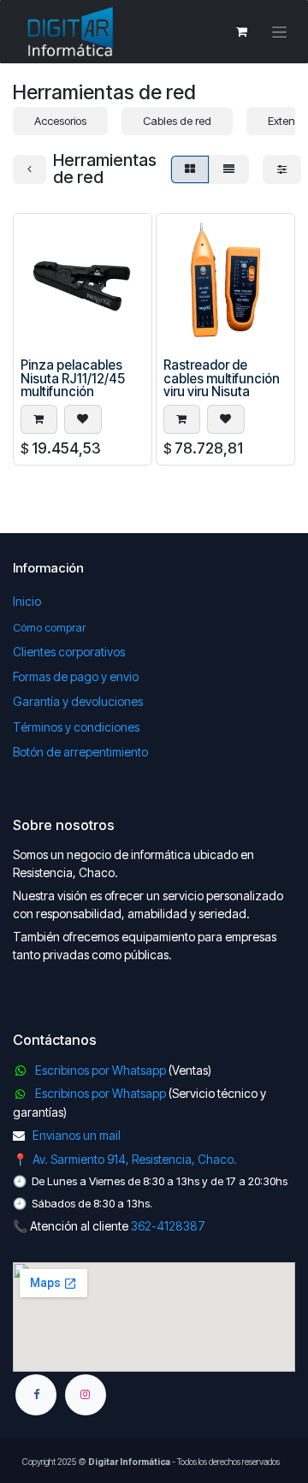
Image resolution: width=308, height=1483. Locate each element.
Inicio (27, 601)
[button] (39, 419)
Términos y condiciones (76, 727)
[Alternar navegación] (279, 32)
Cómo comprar (49, 627)
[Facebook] (35, 1394)
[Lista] (229, 169)
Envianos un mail (77, 1135)
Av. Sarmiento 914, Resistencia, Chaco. (135, 1159)
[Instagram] (85, 1394)
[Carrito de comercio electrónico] (241, 31)
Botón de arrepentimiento (80, 751)
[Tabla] (190, 169)
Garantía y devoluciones (78, 701)
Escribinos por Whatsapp (100, 1070)
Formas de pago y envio (76, 676)
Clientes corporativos (69, 651)
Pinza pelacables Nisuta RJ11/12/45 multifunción (73, 378)
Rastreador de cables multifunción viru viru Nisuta (221, 378)
